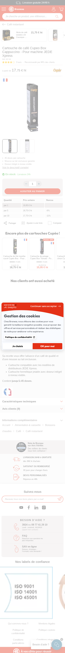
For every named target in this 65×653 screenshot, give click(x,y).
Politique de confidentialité (18, 337)
